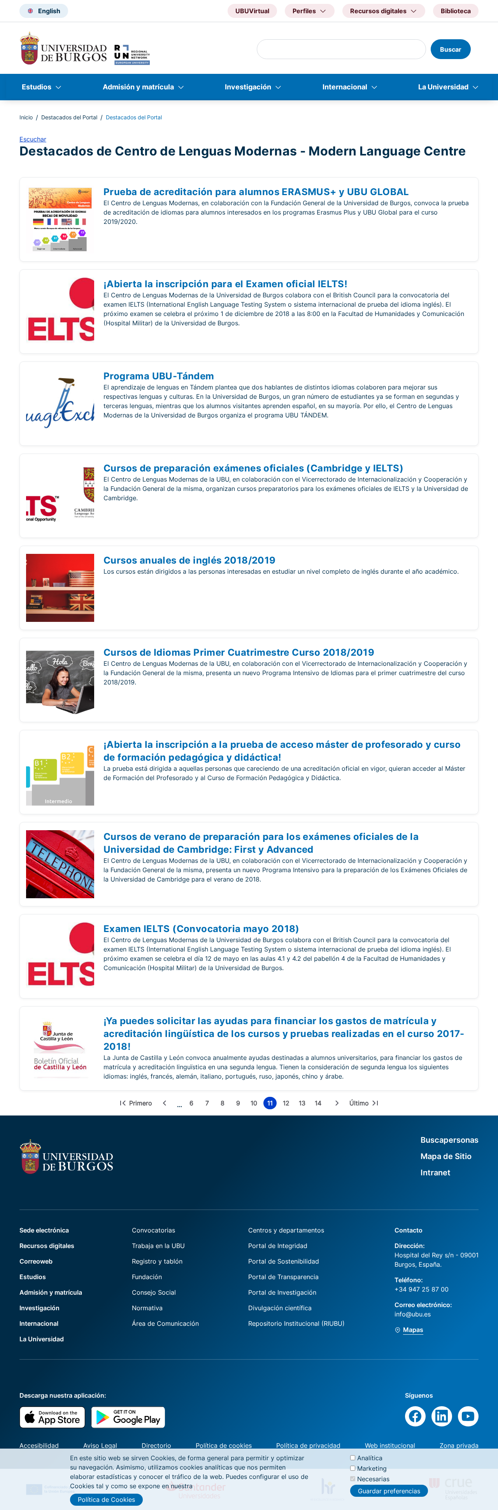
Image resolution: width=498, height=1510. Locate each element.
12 (288, 1104)
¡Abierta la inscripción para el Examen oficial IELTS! (225, 284)
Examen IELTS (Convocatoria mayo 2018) (201, 928)
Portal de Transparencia (283, 1277)
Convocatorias (153, 1230)
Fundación (147, 1277)
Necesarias (373, 1479)
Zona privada (459, 1445)
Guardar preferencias (389, 1490)
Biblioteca (456, 11)
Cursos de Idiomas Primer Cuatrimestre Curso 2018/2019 (238, 652)
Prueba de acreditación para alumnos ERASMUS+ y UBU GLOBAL (256, 191)
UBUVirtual (252, 11)
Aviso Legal (100, 1445)
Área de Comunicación (165, 1323)
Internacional (345, 87)
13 (304, 1104)
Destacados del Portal (69, 117)
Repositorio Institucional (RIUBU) (296, 1323)
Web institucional (390, 1445)
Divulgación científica (280, 1308)
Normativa (147, 1308)
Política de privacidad (308, 1445)
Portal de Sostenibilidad (283, 1261)
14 (319, 1104)
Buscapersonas (450, 1140)
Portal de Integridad (277, 1246)
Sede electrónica (44, 1230)
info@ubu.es (413, 1314)
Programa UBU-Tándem (158, 376)
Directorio (156, 1445)
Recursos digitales (46, 1246)
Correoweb (36, 1261)
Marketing (372, 1468)
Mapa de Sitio (446, 1156)
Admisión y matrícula (138, 87)
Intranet (436, 1172)
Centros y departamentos (286, 1230)
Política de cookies (224, 1445)
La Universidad (443, 87)
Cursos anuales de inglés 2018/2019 (189, 560)
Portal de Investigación (282, 1292)
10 (255, 1104)
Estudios (36, 87)
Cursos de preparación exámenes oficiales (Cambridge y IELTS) (253, 468)
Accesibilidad (39, 1445)
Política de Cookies (106, 1499)
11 (272, 1104)
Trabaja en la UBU (158, 1246)
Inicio (26, 117)
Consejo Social (154, 1292)
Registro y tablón (157, 1261)
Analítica (369, 1458)
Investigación (248, 87)
